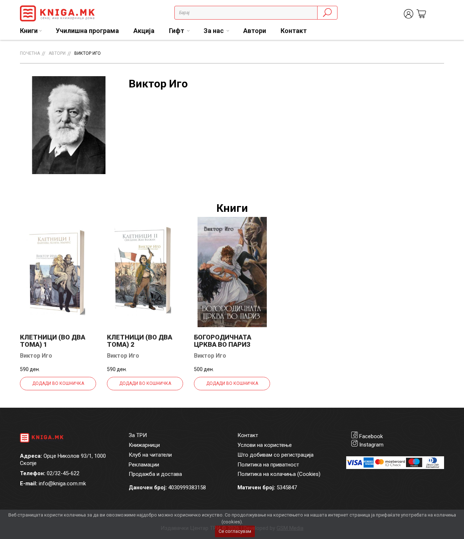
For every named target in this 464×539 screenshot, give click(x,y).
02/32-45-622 (63, 473)
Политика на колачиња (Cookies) (278, 474)
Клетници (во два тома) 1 (52, 340)
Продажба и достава (155, 474)
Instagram (371, 444)
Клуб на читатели (150, 455)
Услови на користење (264, 445)
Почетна (30, 53)
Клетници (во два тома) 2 (139, 340)
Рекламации (144, 464)
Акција (143, 30)
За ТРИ (138, 435)
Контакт (294, 30)
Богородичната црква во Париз (222, 340)
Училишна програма (87, 30)
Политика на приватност (268, 464)
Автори (254, 30)
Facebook (371, 436)
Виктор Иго (87, 53)
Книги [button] (29, 30)
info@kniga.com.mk (62, 483)
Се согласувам (235, 531)
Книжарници (144, 445)
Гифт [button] (177, 30)
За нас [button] (214, 30)
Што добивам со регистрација (275, 455)
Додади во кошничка (58, 383)
